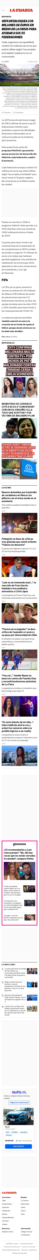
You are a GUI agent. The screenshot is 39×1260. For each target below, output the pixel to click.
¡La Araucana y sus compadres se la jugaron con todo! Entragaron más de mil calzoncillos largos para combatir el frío (13, 905)
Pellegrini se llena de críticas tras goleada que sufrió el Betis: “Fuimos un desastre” (19, 541)
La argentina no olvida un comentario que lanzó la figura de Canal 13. (19, 689)
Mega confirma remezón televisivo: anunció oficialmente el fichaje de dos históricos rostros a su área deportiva (14, 986)
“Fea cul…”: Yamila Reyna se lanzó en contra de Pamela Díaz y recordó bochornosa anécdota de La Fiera (19, 680)
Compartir (7, 112)
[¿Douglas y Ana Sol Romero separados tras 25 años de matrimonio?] (30, 917)
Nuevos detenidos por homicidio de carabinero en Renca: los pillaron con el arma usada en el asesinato (19, 497)
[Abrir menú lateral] (4, 10)
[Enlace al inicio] (19, 845)
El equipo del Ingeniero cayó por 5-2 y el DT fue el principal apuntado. (19, 550)
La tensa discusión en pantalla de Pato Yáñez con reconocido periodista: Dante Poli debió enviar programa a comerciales (15, 973)
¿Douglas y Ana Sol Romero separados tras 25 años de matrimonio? (13, 918)
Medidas (14, 336)
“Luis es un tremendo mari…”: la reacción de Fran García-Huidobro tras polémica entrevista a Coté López (19, 587)
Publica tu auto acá (19, 1102)
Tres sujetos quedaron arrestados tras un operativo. (19, 506)
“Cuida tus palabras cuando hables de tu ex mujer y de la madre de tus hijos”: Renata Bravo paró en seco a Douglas (12, 890)
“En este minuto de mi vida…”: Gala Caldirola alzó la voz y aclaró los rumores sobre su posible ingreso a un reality (18, 727)
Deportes (6, 16)
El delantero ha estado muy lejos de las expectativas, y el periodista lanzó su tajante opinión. (18, 641)
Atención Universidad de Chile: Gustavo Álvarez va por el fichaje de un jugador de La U (15, 998)
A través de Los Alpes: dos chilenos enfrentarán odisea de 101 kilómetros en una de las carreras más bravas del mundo (15, 1010)
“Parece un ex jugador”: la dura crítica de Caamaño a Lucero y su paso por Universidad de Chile (19, 632)
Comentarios (19, 112)
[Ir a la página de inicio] (21, 10)
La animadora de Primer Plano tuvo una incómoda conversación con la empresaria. (19, 596)
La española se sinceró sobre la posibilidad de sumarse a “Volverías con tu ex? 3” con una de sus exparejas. (19, 737)
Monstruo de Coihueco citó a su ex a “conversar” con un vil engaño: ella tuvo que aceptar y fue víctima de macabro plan (18, 409)
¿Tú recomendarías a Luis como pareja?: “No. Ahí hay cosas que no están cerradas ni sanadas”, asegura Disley (19, 854)
